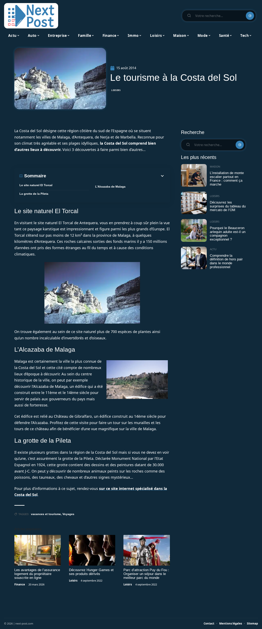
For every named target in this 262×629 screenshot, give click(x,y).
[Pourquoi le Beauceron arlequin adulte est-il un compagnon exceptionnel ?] (194, 230)
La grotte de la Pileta (33, 193)
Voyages (68, 514)
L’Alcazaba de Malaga (110, 186)
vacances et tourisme (46, 514)
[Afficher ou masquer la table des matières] (105, 175)
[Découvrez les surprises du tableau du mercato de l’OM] (194, 203)
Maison (215, 166)
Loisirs (116, 90)
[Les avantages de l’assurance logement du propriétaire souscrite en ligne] (37, 550)
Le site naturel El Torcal (35, 185)
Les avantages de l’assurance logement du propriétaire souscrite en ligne (37, 574)
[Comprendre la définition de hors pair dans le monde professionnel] (194, 258)
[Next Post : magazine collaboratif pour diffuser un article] (31, 15)
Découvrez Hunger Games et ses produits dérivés (91, 572)
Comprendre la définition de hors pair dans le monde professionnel (226, 261)
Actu (213, 249)
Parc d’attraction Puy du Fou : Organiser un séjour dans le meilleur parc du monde (146, 574)
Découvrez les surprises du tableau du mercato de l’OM (228, 206)
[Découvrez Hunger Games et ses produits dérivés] (92, 550)
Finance (19, 584)
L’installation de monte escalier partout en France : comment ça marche (227, 178)
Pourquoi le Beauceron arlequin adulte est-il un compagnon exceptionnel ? (227, 233)
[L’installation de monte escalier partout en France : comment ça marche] (194, 175)
